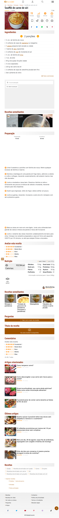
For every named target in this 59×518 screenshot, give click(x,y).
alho (15, 49)
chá (17, 52)
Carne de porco (20, 481)
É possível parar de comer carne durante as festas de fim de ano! (35, 401)
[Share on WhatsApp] (42, 27)
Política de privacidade (37, 497)
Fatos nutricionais (48, 76)
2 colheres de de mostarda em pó (19, 52)
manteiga (25, 43)
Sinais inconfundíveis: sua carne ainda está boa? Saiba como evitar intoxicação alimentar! (34, 389)
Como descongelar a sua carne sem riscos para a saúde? (34, 378)
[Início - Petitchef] (5, 5)
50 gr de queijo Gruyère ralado (16, 61)
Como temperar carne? (25, 365)
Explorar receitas (10, 478)
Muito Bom (18, 249)
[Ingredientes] (2, 259)
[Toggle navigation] (53, 2)
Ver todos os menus (11, 500)
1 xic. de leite (10, 58)
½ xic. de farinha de (14, 55)
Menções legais (35, 502)
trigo (21, 55)
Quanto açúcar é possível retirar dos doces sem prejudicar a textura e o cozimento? (34, 417)
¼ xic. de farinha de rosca (15, 40)
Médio (16, 254)
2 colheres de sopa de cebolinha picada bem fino (23, 70)
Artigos (8, 505)
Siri (30, 471)
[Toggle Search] (42, 2)
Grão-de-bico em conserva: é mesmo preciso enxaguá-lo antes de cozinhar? (33, 452)
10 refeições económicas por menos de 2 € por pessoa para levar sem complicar (34, 429)
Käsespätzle (34, 304)
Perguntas (8, 502)
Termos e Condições (37, 500)
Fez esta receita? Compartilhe (29, 333)
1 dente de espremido (15, 49)
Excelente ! (18, 247)
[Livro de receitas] (23, 2)
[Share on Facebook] (31, 27)
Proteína (11, 481)
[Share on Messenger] (37, 27)
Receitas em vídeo (11, 497)
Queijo (9, 468)
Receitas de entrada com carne (16, 471)
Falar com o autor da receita (30, 320)
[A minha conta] (32, 2)
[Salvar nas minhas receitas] (31, 20)
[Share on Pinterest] (52, 27)
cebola (9, 46)
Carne (37, 468)
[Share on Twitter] (47, 27)
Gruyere (44, 468)
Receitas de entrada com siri (38, 474)
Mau (15, 256)
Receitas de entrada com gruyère (17, 474)
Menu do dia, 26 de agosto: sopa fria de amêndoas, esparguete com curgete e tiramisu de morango (35, 441)
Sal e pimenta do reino (13, 73)
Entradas (11, 484)
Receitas (8, 495)
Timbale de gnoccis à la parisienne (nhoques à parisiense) (21, 307)
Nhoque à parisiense (8, 305)
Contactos (34, 495)
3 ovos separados (12, 64)
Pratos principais (13, 488)
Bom (16, 251)
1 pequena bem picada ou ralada (19, 46)
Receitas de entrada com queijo (23, 468)
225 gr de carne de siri (13, 67)
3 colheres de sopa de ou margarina (21, 43)
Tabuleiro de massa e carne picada (48, 306)
